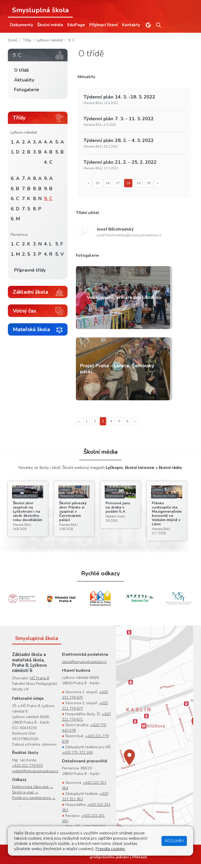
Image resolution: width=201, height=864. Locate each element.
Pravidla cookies (110, 849)
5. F (59, 244)
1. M (15, 254)
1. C (15, 244)
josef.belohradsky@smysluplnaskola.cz (129, 235)
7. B (26, 188)
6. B (15, 188)
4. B (48, 152)
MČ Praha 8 (39, 678)
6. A (15, 178)
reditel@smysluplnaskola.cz (35, 771)
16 (107, 183)
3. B (37, 152)
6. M (15, 219)
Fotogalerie (26, 90)
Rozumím (174, 841)
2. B (26, 152)
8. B (37, 188)
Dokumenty (21, 25)
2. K (26, 244)
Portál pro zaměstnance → (33, 797)
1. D (15, 152)
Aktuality (24, 80)
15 (97, 183)
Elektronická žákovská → (32, 786)
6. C (15, 198)
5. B (59, 152)
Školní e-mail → (25, 792)
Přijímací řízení (103, 25)
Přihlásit (139, 857)
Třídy (27, 40)
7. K (26, 198)
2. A (26, 142)
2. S (26, 254)
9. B (48, 188)
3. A (37, 142)
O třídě (21, 70)
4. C (48, 162)
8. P (37, 209)
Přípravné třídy (30, 270)
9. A (48, 178)
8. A (37, 178)
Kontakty (131, 25)
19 (138, 183)
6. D (15, 209)
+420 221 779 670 (27, 765)
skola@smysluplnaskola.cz (84, 661)
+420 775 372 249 (77, 752)
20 (149, 183)
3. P (37, 254)
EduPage (76, 25)
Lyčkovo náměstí (49, 40)
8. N (37, 198)
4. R (48, 254)
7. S (26, 209)
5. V (59, 254)
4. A (48, 142)
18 (128, 183)
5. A (59, 142)
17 (118, 183)
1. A (15, 142)
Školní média (50, 25)
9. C (71, 40)
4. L (48, 244)
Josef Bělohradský (115, 229)
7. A (26, 178)
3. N (37, 244)
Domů (13, 40)
